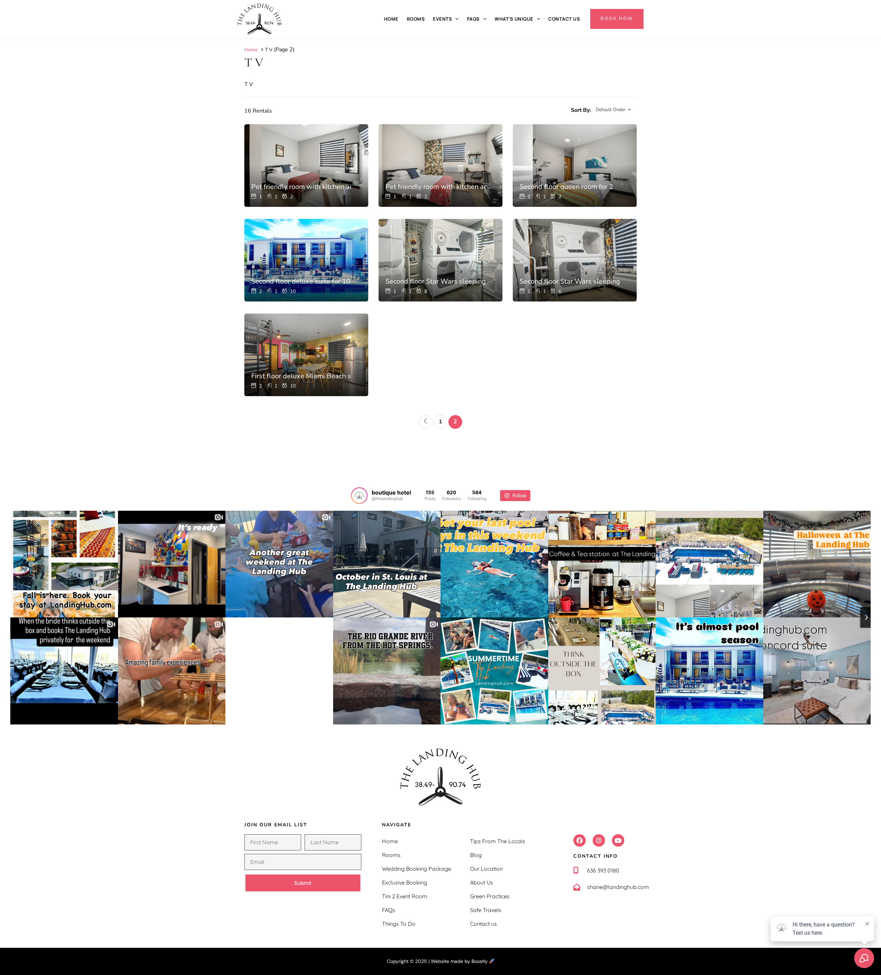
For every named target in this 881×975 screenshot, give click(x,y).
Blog (476, 854)
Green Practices (490, 896)
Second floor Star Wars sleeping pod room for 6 (569, 281)
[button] (579, 840)
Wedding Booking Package (416, 868)
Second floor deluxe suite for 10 (300, 281)
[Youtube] (618, 840)
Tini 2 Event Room (404, 896)
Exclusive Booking (404, 882)
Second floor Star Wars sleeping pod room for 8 (435, 281)
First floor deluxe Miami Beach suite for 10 (301, 376)
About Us (481, 882)
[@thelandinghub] (359, 495)
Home (391, 19)
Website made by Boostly (460, 961)
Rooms (416, 19)
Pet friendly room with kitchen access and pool (301, 186)
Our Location (486, 868)
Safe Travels (485, 910)
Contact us (564, 19)
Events (442, 19)
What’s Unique (514, 19)
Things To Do (398, 923)
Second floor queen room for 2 (566, 186)
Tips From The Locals (497, 841)
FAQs (473, 19)
